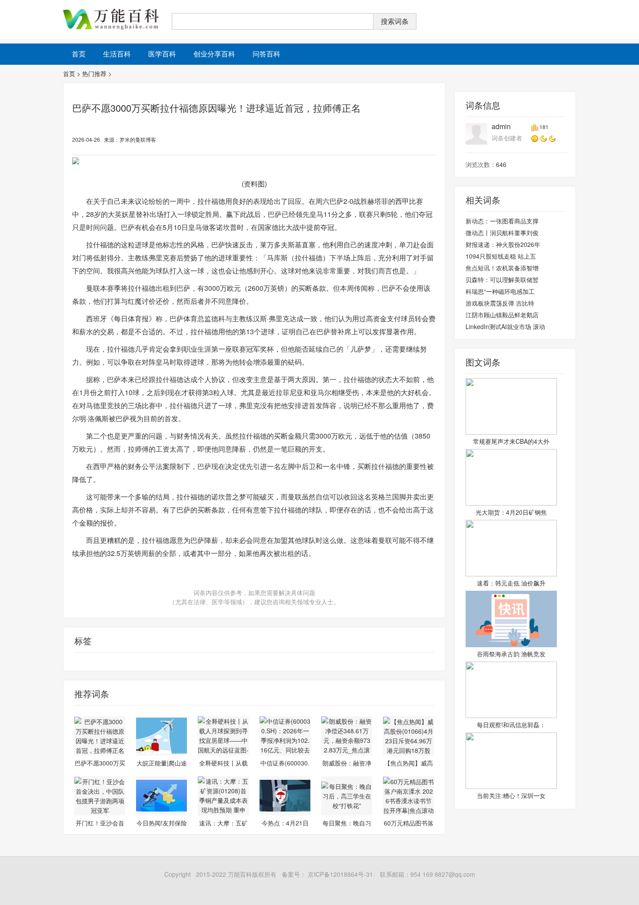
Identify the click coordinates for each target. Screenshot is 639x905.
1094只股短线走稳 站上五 (501, 256)
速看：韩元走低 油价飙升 (511, 583)
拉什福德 (95, 661)
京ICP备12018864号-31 (339, 874)
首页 (69, 73)
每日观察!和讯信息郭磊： (511, 724)
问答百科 (266, 54)
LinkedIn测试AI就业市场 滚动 (505, 326)
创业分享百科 (214, 54)
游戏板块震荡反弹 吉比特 (500, 303)
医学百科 (162, 54)
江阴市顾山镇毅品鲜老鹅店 (502, 314)
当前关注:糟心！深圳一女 (511, 795)
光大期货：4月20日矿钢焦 (511, 512)
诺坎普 (72, 661)
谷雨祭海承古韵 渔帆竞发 (511, 653)
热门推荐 (94, 73)
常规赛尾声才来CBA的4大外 (511, 441)
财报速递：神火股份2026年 (503, 244)
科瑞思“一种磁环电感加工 (500, 291)
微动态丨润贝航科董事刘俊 (502, 232)
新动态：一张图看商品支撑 (502, 220)
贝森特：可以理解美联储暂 (502, 279)
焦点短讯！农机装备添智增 (502, 267)
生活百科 (117, 54)
